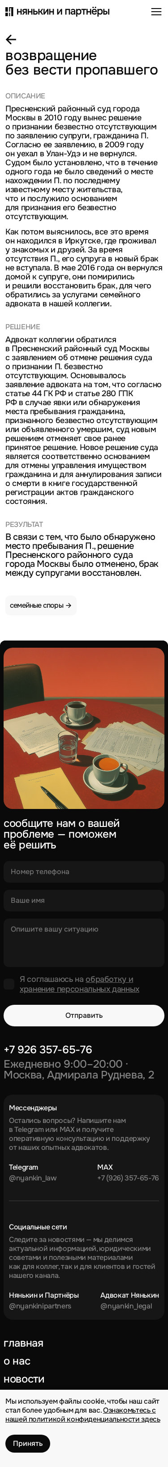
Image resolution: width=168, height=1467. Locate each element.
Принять (28, 1443)
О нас (17, 1361)
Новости (24, 1379)
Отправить (84, 1015)
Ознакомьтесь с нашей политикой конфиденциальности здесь (82, 1414)
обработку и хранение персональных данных (79, 984)
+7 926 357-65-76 (48, 1049)
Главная (23, 1343)
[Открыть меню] (156, 11)
